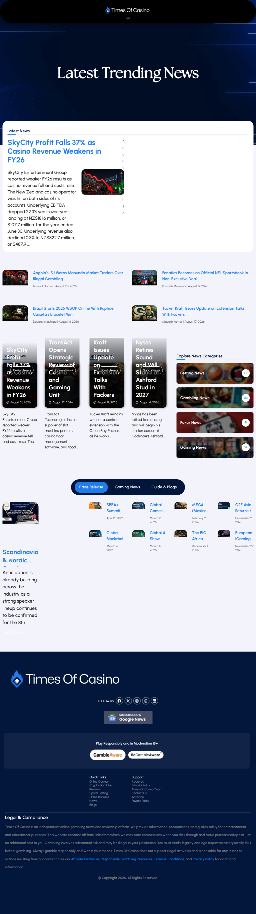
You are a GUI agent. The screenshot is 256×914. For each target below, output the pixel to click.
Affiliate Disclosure (85, 859)
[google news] (128, 717)
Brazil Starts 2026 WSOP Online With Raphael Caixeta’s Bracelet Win (73, 311)
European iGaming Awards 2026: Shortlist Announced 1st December (245, 536)
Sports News (109, 370)
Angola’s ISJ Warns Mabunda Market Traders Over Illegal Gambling (78, 275)
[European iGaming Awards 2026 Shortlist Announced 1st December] (224, 542)
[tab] (91, 487)
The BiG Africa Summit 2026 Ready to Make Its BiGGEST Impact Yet (200, 536)
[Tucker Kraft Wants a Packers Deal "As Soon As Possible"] (144, 320)
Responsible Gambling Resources (126, 859)
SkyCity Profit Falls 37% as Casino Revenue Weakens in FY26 (54, 151)
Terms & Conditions (169, 859)
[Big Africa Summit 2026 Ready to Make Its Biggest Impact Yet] (180, 542)
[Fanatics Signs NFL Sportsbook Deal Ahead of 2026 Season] (144, 285)
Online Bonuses (99, 797)
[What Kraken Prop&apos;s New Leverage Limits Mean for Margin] (15, 320)
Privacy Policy (140, 801)
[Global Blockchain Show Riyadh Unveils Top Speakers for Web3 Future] (95, 542)
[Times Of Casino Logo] (128, 10)
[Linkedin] (154, 701)
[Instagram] (137, 701)
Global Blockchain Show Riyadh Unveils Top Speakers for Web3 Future (116, 536)
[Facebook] (119, 701)
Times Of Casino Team (147, 789)
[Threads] (146, 701)
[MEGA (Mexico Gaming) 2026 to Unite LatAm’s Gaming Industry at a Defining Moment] (180, 514)
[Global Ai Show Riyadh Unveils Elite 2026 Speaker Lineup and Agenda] (138, 542)
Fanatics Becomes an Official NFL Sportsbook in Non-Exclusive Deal (205, 275)
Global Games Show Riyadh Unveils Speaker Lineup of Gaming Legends (158, 508)
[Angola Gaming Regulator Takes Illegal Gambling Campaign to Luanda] (15, 285)
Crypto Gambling (101, 785)
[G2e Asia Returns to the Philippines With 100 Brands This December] (224, 514)
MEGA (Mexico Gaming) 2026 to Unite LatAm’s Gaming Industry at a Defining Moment (200, 508)
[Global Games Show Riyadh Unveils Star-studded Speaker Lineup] (138, 514)
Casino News (22, 370)
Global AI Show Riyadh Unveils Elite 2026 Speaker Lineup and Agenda (158, 536)
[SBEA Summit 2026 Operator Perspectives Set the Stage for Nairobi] (95, 514)
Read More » (13, 632)
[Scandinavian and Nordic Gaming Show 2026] (20, 523)
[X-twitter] (128, 701)
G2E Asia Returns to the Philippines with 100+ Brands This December (245, 508)
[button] (128, 18)
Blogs (93, 805)
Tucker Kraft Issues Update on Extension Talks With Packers (203, 311)
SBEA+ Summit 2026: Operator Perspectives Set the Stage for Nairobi (117, 508)
